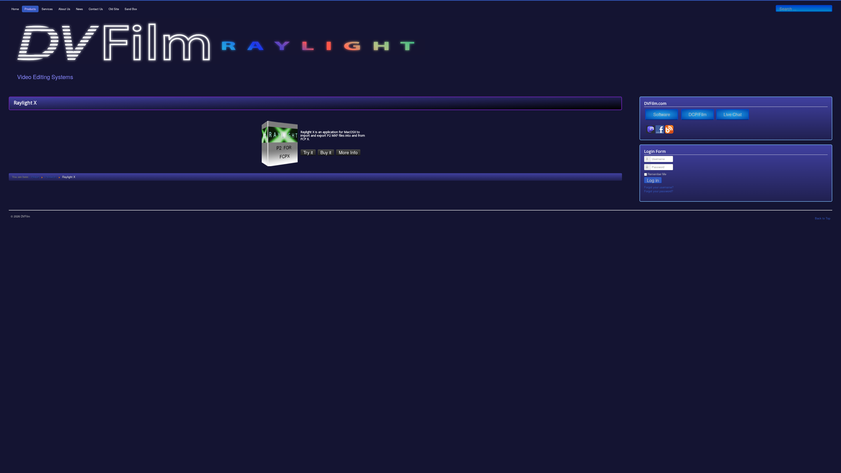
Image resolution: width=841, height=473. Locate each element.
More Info (348, 152)
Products (30, 9)
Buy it (325, 152)
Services (47, 9)
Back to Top (822, 218)
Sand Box (131, 9)
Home (15, 9)
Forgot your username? (658, 187)
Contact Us (96, 9)
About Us (64, 9)
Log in (653, 180)
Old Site (114, 9)
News (79, 9)
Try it (308, 152)
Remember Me (657, 174)
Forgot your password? (658, 191)
